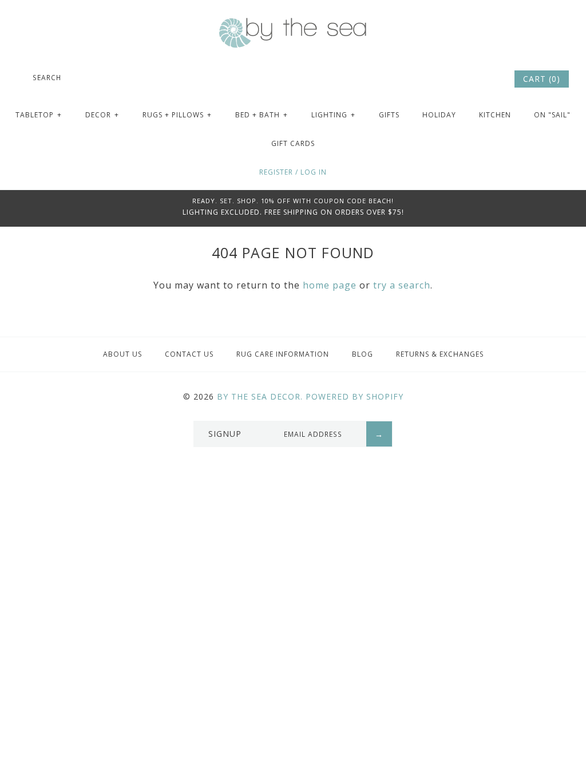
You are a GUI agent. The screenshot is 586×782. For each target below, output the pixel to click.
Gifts (389, 115)
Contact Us (189, 354)
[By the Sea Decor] (293, 24)
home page (330, 285)
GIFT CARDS (293, 143)
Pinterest (472, 79)
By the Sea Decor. (260, 396)
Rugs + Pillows (177, 115)
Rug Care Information (282, 354)
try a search (401, 285)
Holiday (439, 115)
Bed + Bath (261, 115)
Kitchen (495, 115)
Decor (102, 115)
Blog (362, 354)
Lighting (333, 115)
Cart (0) (541, 78)
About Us (122, 354)
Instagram (488, 79)
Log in (313, 172)
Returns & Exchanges (440, 354)
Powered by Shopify (354, 396)
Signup (224, 433)
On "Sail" (552, 115)
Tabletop (38, 115)
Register (276, 172)
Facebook (457, 79)
